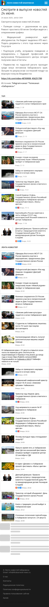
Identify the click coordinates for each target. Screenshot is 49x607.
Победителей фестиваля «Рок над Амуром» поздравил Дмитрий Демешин (30, 130)
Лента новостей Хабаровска (15, 602)
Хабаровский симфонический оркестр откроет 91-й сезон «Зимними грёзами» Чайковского (31, 382)
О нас (5, 576)
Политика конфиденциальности (17, 589)
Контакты (7, 581)
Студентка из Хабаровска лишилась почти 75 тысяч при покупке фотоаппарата (30, 325)
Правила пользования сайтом (16, 593)
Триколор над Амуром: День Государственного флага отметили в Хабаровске (30, 184)
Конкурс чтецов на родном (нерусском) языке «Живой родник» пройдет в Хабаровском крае (30, 159)
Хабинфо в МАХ (24, 359)
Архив (5, 598)
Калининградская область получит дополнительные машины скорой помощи (30, 339)
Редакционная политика (13, 585)
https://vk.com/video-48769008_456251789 (21, 78)
